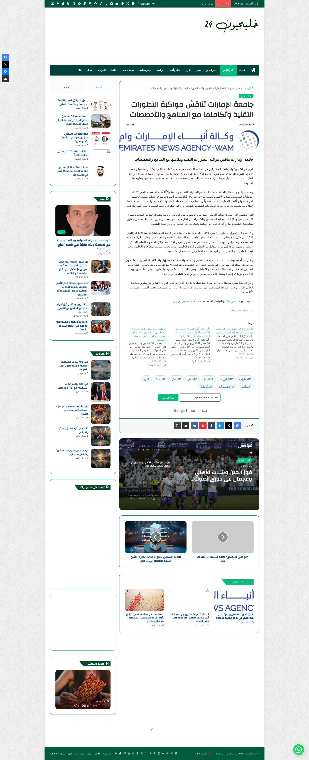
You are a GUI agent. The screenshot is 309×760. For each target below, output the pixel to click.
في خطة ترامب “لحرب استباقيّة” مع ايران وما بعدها (72, 386)
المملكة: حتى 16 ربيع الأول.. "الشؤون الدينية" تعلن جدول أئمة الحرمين (219, 475)
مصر (198, 70)
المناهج (191, 379)
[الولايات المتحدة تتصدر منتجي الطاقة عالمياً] (101, 156)
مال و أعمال (174, 70)
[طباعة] (177, 425)
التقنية (207, 379)
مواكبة (245, 386)
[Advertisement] (119, 36)
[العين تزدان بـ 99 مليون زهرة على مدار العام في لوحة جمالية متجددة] (234, 600)
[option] (189, 474)
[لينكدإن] (220, 425)
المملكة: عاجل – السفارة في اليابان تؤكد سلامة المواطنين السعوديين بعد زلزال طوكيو (145, 617)
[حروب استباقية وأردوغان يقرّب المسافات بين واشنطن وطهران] (101, 414)
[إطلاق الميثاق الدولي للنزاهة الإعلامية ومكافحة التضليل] (101, 105)
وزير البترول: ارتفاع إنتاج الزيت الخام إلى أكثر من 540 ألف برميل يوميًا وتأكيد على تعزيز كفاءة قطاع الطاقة (73, 267)
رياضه (159, 70)
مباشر (89, 70)
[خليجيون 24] (231, 25)
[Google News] (184, 411)
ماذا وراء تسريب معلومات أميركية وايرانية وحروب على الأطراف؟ (73, 366)
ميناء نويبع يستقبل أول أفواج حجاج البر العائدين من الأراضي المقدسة (72, 308)
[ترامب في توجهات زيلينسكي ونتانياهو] (101, 436)
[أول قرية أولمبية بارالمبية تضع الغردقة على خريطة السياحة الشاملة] (101, 326)
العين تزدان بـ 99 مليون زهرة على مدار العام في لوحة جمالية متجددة (235, 616)
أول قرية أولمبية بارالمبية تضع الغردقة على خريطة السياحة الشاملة (72, 326)
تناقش (175, 379)
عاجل (242, 70)
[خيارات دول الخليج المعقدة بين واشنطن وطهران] (101, 458)
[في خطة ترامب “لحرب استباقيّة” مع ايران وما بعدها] (101, 392)
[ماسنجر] (5, 71)
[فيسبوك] (237, 425)
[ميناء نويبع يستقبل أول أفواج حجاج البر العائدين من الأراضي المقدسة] (101, 309)
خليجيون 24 (233, 301)
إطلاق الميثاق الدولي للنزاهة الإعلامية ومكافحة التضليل (73, 102)
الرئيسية (246, 88)
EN (79, 70)
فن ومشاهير (145, 70)
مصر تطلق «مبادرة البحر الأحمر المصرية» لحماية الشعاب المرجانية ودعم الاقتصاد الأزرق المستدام (72, 289)
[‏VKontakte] (194, 425)
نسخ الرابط (168, 397)
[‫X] (228, 425)
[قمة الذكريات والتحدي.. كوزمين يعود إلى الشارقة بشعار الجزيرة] (101, 138)
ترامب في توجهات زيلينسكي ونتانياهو (73, 430)
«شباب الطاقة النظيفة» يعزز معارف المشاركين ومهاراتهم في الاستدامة (72, 171)
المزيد (102, 70)
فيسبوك (184, 301)
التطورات (225, 379)
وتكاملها (205, 386)
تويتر (175, 301)
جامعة (159, 379)
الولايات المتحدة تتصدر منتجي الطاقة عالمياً (72, 153)
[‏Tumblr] (211, 425)
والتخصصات (226, 386)
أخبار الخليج (228, 70)
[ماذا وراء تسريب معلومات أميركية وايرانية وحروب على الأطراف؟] (101, 370)
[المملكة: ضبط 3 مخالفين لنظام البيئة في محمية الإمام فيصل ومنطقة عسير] (101, 121)
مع (145, 379)
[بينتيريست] (203, 425)
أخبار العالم (211, 70)
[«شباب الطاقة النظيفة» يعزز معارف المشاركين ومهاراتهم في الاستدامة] (101, 172)
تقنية (113, 70)
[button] (298, 749)
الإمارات (244, 379)
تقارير (188, 70)
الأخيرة (99, 87)
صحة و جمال (127, 70)
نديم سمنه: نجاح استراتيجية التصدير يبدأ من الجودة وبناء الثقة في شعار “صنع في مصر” (84, 244)
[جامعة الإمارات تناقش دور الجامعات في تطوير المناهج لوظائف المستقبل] (232, 343)
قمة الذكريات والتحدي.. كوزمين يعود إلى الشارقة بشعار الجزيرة (74, 138)
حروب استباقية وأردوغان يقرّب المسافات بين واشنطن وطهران (72, 410)
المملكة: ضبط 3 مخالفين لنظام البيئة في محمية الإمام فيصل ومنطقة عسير (72, 120)
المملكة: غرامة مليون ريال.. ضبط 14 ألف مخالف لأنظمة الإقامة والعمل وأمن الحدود (190, 617)
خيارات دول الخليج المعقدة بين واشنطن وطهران (72, 452)
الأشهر (66, 87)
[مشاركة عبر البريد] (185, 425)
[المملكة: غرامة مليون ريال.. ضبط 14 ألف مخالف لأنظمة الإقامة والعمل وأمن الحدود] (189, 600)
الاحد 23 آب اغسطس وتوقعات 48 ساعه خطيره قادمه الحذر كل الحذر (84, 703)
